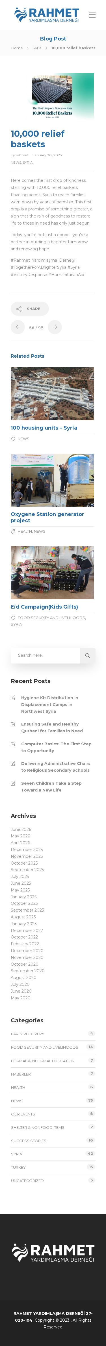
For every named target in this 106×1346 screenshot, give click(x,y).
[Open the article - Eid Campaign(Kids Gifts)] (31, 572)
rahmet (22, 155)
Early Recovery (27, 1034)
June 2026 (21, 829)
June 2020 (21, 991)
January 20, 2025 (47, 155)
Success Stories (28, 1140)
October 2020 (24, 964)
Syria (37, 48)
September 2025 (27, 869)
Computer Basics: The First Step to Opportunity (56, 747)
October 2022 (24, 937)
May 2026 (20, 836)
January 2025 (23, 896)
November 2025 (27, 856)
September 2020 (28, 970)
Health (25, 531)
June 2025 (21, 883)
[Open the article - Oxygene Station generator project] (31, 480)
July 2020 (20, 984)
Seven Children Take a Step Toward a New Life (51, 787)
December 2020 (27, 950)
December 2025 (27, 849)
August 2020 (23, 977)
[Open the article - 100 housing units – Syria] (31, 393)
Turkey (18, 1167)
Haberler (21, 1074)
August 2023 (23, 917)
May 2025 (20, 890)
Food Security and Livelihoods (51, 617)
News (16, 162)
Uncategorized (27, 1180)
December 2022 (27, 930)
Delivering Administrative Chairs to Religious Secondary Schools (55, 767)
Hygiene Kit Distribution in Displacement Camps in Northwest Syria (49, 704)
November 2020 (27, 957)
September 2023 (27, 910)
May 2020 (21, 998)
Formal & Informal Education (43, 1061)
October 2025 (24, 863)
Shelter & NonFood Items (37, 1127)
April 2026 (20, 842)
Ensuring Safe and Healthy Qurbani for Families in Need (52, 727)
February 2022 (25, 943)
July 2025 (20, 876)
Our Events (23, 1114)
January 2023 (24, 923)
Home (17, 48)
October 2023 (24, 903)
